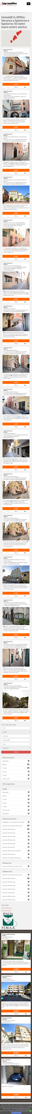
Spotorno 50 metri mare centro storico (16, 825)
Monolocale (16, 761)
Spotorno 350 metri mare (16, 854)
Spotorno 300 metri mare (16, 836)
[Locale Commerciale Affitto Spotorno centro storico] (16, 950)
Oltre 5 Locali (16, 779)
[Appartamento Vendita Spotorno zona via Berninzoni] (16, 1033)
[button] (11, 42)
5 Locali (16, 775)
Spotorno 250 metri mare (16, 829)
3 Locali (16, 768)
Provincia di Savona (6, 910)
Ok (30, 1110)
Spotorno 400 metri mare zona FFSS (16, 850)
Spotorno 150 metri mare (16, 833)
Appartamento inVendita (7, 976)
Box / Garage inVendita (6, 1060)
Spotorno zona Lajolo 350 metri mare (16, 857)
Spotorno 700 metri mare (16, 899)
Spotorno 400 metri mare (16, 840)
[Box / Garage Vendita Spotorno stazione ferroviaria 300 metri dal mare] (16, 1075)
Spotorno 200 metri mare (16, 896)
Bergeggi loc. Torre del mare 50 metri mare (16, 822)
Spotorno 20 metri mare (16, 847)
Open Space (16, 813)
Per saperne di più (16, 1112)
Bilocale (16, 764)
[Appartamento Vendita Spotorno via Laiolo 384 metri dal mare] (16, 991)
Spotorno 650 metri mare (16, 843)
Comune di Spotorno (6, 908)
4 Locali (16, 771)
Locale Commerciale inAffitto (8, 935)
